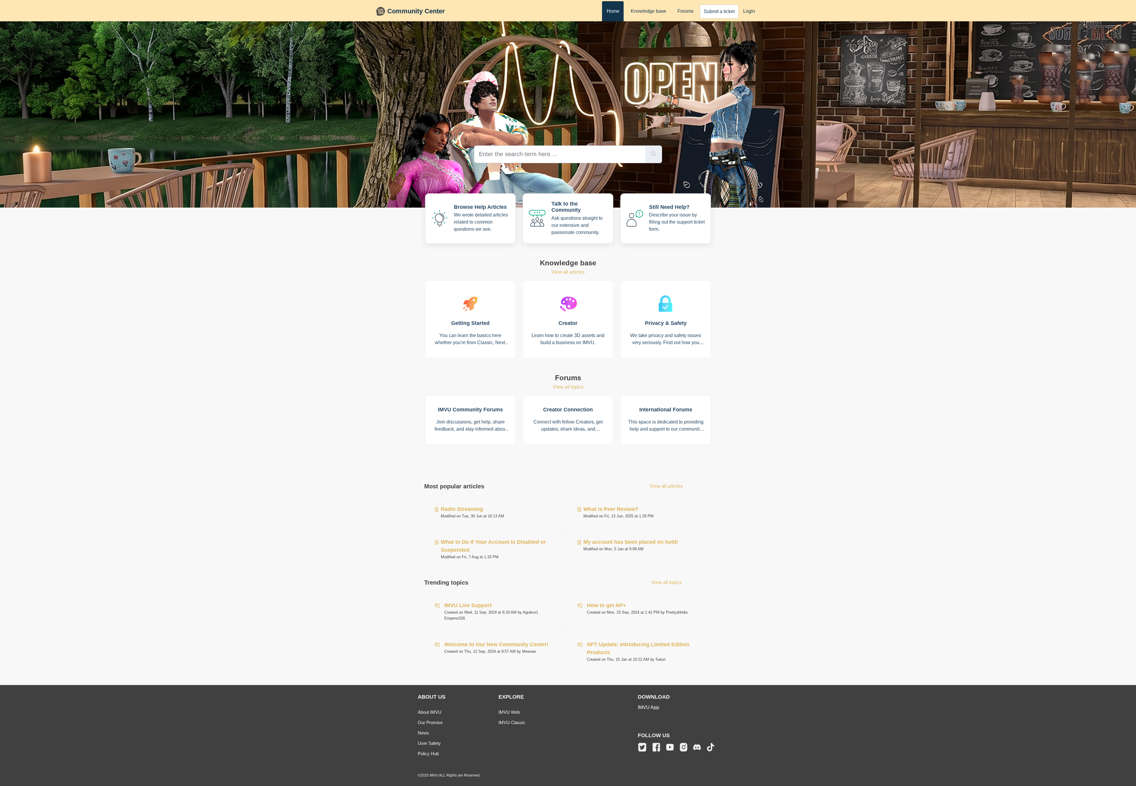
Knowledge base (648, 11)
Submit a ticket (719, 11)
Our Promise (430, 722)
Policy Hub (428, 753)
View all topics (568, 386)
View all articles (568, 272)
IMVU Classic (511, 722)
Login (749, 11)
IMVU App (648, 707)
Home (613, 11)
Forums (685, 11)
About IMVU (429, 712)
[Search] (653, 154)
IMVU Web (509, 712)
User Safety (429, 743)
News (423, 732)
